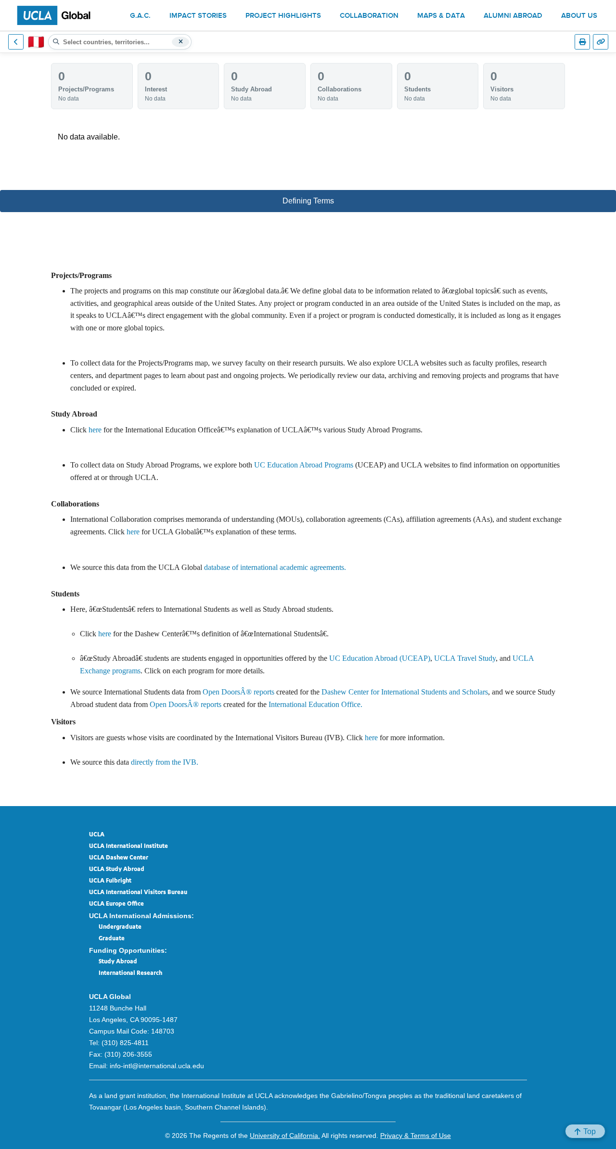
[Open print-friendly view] (582, 42)
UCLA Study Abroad (116, 869)
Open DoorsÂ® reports (238, 692)
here (95, 430)
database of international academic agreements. (275, 567)
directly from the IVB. (164, 762)
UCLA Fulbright (110, 881)
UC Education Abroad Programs (303, 465)
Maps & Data (441, 16)
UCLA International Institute (128, 846)
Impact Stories (198, 16)
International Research (130, 973)
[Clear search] (180, 42)
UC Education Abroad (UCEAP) (379, 658)
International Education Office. (315, 704)
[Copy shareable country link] (600, 42)
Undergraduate (120, 927)
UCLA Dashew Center (118, 858)
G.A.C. (140, 16)
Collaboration (369, 16)
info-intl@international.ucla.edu (157, 1066)
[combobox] (120, 42)
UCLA (96, 835)
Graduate (112, 938)
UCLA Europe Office (116, 904)
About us (579, 16)
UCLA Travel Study (465, 658)
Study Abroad (118, 962)
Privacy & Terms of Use (415, 1135)
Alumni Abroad (513, 16)
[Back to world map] (16, 42)
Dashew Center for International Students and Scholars (404, 692)
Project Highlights (283, 16)
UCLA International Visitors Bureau (138, 892)
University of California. (285, 1135)
